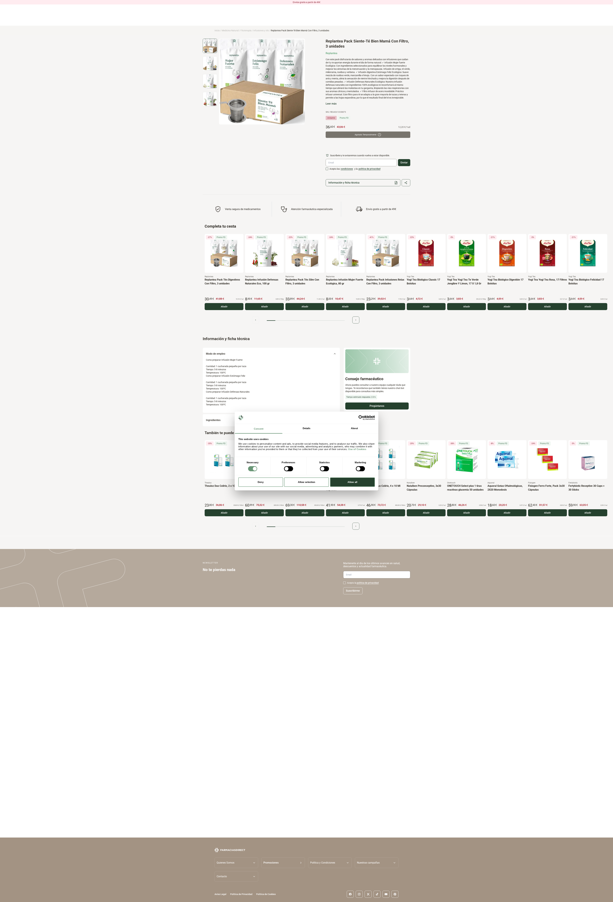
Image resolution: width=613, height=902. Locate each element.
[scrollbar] (306, 320)
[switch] (288, 468)
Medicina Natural (230, 30)
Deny (260, 482)
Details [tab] (306, 428)
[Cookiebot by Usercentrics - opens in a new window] (361, 417)
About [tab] (354, 428)
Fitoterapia (246, 30)
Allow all (352, 482)
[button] (283, 862)
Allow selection (306, 482)
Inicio (217, 30)
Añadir (224, 306)
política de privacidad (369, 169)
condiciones (347, 169)
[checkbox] (327, 169)
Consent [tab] (258, 428)
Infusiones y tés (261, 30)
